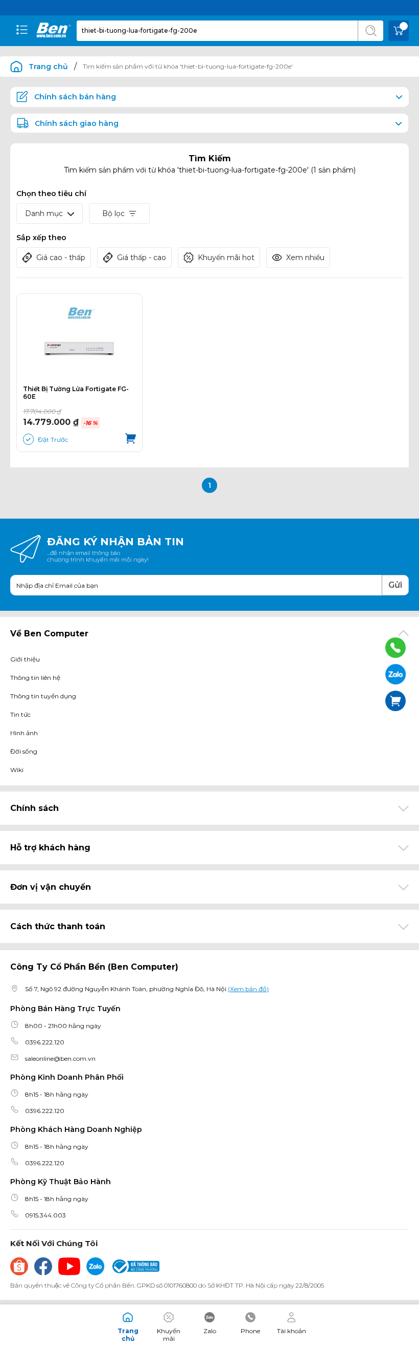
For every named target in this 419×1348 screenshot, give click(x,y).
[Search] (370, 30)
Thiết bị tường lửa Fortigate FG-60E (76, 392)
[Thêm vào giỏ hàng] (130, 439)
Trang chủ (48, 66)
